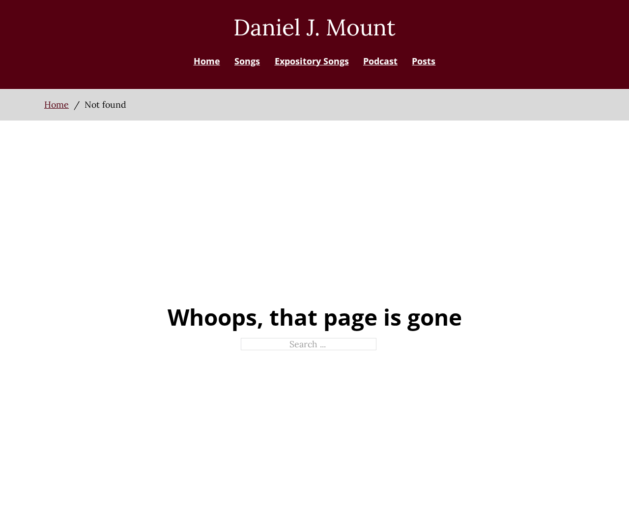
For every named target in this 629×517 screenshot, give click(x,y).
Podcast (380, 61)
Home (207, 61)
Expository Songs (312, 61)
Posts (423, 61)
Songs (247, 61)
